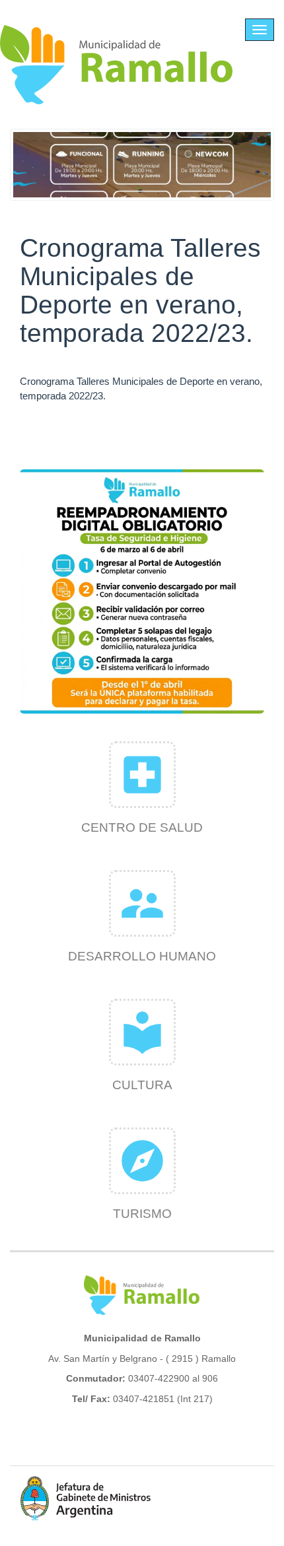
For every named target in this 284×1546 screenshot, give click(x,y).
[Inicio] (117, 64)
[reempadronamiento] (142, 591)
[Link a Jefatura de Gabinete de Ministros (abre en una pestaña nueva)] (86, 1498)
